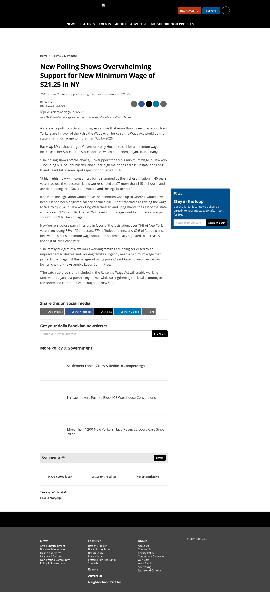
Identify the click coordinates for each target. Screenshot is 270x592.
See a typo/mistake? (53, 492)
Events (105, 24)
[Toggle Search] (226, 24)
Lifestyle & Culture (50, 556)
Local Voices (95, 556)
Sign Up (159, 334)
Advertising (144, 567)
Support (211, 10)
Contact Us (144, 549)
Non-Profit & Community (55, 560)
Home (43, 56)
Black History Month (100, 549)
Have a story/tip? (51, 498)
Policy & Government (64, 56)
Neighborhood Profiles (172, 24)
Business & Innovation (53, 549)
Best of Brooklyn (98, 546)
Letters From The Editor (102, 560)
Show (159, 457)
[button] (226, 10)
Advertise (138, 24)
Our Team (143, 560)
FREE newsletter (189, 10)
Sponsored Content (149, 570)
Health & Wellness (50, 553)
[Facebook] (45, 11)
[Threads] (65, 11)
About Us (143, 546)
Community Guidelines (151, 556)
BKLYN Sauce (96, 553)
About (120, 24)
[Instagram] (55, 11)
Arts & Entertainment (52, 546)
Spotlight (93, 563)
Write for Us (145, 563)
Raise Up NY (49, 146)
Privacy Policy (146, 553)
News (71, 24)
